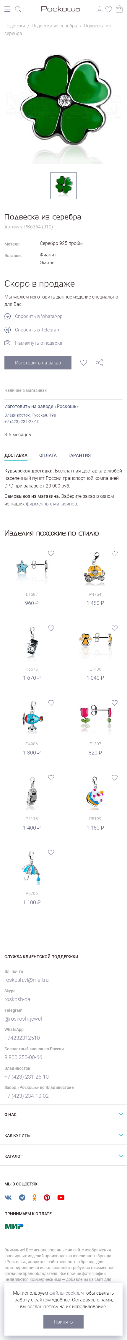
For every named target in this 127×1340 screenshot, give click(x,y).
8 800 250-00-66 (23, 1057)
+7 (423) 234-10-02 (26, 1096)
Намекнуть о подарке (38, 343)
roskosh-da (17, 999)
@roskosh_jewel (23, 1019)
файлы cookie (64, 1293)
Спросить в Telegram (38, 330)
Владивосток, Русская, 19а (30, 415)
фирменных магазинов (51, 504)
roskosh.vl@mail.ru (26, 980)
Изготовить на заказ (38, 363)
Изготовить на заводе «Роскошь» (41, 406)
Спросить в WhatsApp (39, 316)
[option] (63, 105)
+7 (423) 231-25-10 (22, 421)
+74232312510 (22, 1038)
